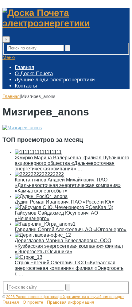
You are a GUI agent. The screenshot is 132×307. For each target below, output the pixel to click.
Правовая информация (70, 302)
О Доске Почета (34, 73)
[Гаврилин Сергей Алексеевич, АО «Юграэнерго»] (45, 224)
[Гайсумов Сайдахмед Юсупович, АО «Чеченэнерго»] (64, 207)
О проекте (33, 302)
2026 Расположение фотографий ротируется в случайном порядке (65, 297)
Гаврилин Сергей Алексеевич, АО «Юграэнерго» (70, 229)
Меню (8, 57)
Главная (24, 67)
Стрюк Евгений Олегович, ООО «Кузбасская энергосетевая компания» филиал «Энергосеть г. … (69, 268)
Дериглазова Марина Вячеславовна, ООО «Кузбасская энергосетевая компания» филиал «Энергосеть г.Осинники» (69, 246)
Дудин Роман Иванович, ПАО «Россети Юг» (65, 201)
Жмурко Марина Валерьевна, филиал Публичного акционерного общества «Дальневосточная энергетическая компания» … (72, 163)
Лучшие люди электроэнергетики (55, 80)
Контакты (26, 86)
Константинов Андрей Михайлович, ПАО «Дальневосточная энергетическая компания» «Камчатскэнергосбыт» (68, 185)
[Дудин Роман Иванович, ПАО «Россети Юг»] (41, 196)
